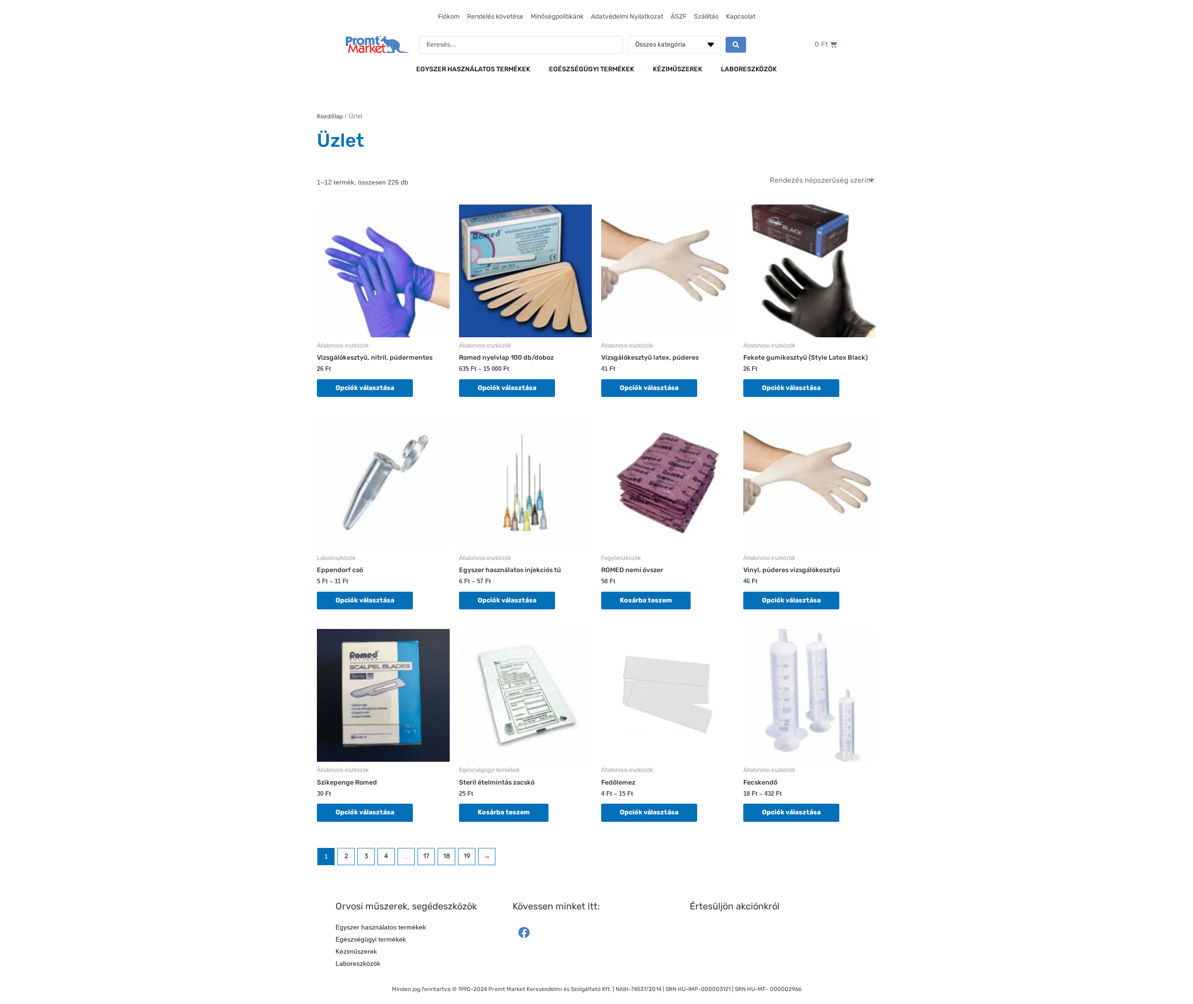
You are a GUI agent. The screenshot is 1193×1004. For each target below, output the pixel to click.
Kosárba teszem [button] (646, 600)
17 (426, 856)
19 (467, 856)
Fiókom (448, 16)
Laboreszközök (749, 69)
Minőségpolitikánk (557, 16)
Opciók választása (365, 388)
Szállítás (706, 16)
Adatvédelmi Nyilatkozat (627, 16)
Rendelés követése (495, 16)
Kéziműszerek (677, 69)
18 (446, 856)
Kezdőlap (330, 116)
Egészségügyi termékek (591, 69)
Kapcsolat (740, 16)
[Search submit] (736, 45)
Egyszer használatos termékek (473, 69)
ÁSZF (678, 16)
